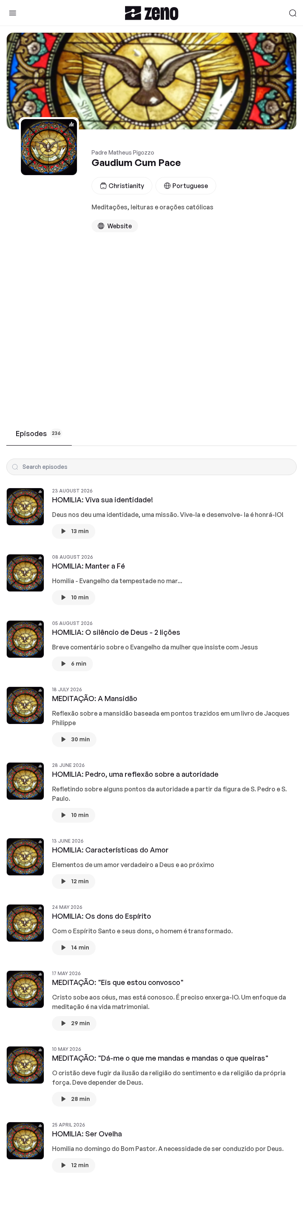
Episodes (38, 433)
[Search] (293, 13)
